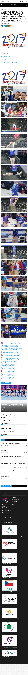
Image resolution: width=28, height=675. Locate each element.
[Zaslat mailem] (10, 26)
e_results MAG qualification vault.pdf (10, 351)
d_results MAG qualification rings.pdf (10, 349)
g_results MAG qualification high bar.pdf (10, 354)
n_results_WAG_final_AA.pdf (8, 364)
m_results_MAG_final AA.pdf (8, 362)
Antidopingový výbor (7, 632)
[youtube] (22, 2)
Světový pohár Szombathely (7, 470)
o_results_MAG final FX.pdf (8, 365)
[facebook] (20, 2)
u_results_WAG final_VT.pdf (8, 374)
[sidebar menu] (1, 5)
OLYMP (4, 605)
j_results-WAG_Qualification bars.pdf (10, 358)
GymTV (8, 1)
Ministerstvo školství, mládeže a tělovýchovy (12, 536)
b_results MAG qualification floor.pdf (10, 346)
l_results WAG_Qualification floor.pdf (10, 361)
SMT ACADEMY (6, 656)
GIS (5, 1)
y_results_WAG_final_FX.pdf (8, 378)
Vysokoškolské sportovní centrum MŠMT (11, 618)
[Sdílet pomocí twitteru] (5, 26)
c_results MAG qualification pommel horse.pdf (12, 348)
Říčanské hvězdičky (5, 476)
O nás (2, 1)
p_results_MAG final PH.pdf (8, 367)
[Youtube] (6, 517)
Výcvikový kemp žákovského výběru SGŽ (10, 443)
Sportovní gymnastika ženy (5, 9)
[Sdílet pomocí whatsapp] (7, 26)
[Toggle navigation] (26, 5)
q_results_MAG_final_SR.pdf (8, 368)
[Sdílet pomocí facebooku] (2, 26)
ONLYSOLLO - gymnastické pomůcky (10, 647)
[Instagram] (8, 517)
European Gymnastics (7, 577)
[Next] (25, 399)
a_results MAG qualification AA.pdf (9, 345)
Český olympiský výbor (8, 591)
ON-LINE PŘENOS (5, 56)
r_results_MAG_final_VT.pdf (8, 370)
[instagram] (24, 2)
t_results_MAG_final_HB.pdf (8, 372)
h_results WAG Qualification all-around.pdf (11, 355)
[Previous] (3, 399)
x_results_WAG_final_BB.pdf (8, 377)
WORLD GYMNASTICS (7, 563)
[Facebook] (3, 517)
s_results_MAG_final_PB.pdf (8, 371)
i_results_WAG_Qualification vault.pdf (10, 357)
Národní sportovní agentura (9, 549)
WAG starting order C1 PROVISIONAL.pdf (11, 343)
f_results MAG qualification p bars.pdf (10, 352)
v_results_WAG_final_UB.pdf (8, 375)
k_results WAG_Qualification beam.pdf (10, 359)
